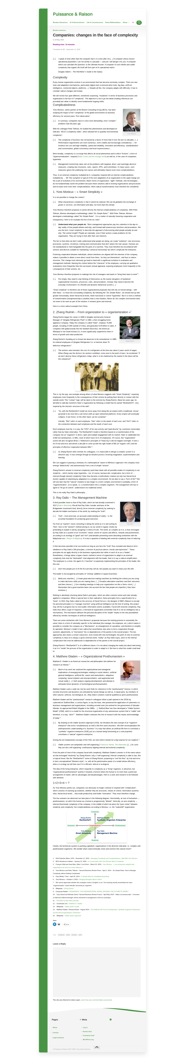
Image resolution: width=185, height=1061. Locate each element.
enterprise (61, 935)
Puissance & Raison (72, 14)
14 (60, 717)
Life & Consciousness (95, 22)
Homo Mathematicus (113, 22)
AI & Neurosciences (77, 22)
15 (138, 739)
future (68, 935)
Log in (85, 1027)
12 (69, 664)
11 (127, 549)
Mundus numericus (59, 30)
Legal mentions (58, 1037)
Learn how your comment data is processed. (96, 1000)
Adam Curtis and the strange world (92, 157)
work (80, 935)
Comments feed (88, 1035)
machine (74, 935)
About (125, 22)
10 (91, 446)
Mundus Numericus (60, 22)
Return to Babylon (74, 538)
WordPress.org (88, 1039)
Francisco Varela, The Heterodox (113, 745)
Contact (55, 1032)
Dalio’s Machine (64, 505)
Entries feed (87, 1031)
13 (74, 714)
